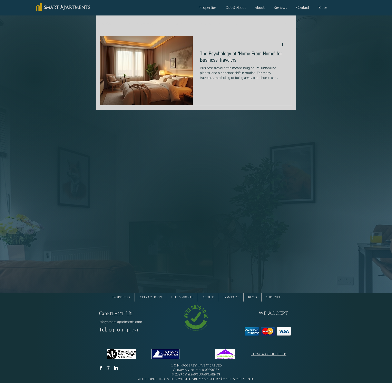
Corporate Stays (180, 23)
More (237, 23)
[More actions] (283, 44)
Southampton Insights (141, 23)
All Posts (107, 23)
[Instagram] (108, 368)
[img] (252, 331)
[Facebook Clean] (101, 368)
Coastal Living (213, 23)
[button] (287, 24)
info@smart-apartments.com (120, 322)
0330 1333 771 (123, 329)
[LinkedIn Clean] (116, 368)
